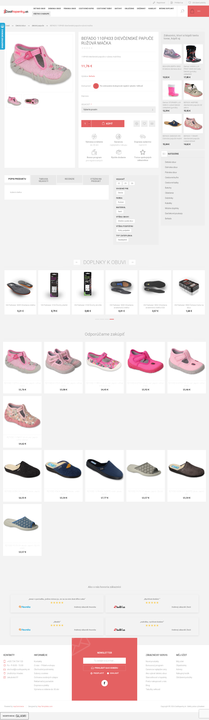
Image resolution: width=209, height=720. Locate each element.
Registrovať (161, 3)
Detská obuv (170, 162)
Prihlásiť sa (179, 3)
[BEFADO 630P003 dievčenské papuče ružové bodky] (145, 368)
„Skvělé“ (57, 622)
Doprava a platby (41, 685)
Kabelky (168, 203)
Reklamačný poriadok (43, 681)
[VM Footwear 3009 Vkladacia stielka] (155, 292)
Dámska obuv (171, 167)
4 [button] (112, 319)
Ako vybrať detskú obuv (156, 673)
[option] (20, 293)
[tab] (17, 180)
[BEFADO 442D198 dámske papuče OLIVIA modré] (22, 530)
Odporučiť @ (152, 123)
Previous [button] (77, 262)
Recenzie (69, 179)
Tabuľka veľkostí (43, 180)
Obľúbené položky (184, 677)
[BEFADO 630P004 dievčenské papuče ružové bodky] (186, 368)
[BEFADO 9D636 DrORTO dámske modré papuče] (63, 476)
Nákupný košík (182, 673)
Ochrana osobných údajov (46, 677)
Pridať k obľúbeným (144, 123)
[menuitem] (49, 661)
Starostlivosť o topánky (156, 677)
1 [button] (97, 319)
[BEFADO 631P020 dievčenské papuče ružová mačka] (63, 368)
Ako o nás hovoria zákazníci (104, 586)
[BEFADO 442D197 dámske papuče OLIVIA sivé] (145, 476)
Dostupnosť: (86, 86)
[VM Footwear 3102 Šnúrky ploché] (189, 292)
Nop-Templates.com (45, 706)
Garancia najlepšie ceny (137, 123)
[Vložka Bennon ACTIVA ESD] (88, 292)
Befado (92, 76)
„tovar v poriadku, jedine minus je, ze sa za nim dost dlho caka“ (57, 599)
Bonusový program (154, 665)
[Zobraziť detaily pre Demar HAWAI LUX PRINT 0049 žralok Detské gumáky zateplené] (199, 48)
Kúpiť (169, 56)
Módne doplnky (172, 208)
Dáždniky (169, 198)
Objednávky (181, 665)
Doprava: (85, 96)
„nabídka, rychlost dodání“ (152, 622)
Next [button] (132, 262)
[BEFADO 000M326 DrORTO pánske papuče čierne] (22, 476)
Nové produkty (152, 661)
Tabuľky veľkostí (153, 689)
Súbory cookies (41, 673)
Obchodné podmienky (44, 669)
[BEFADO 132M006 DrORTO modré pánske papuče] (104, 476)
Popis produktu (17, 179)
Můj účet (180, 661)
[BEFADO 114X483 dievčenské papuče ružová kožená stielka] (104, 368)
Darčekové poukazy (174, 213)
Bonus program (94, 155)
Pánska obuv (171, 172)
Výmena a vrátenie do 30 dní (46, 689)
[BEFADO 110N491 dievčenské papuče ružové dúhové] (22, 422)
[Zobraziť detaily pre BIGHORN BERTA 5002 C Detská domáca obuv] (172, 48)
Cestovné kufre (171, 177)
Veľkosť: (86, 104)
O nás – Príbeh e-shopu (44, 665)
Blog (148, 685)
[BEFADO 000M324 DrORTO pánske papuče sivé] (186, 476)
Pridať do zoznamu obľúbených (175, 56)
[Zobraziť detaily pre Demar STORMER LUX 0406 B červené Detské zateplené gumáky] (172, 84)
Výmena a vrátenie (94, 140)
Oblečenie (169, 193)
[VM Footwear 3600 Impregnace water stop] (20, 292)
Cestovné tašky (172, 182)
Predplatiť (98, 673)
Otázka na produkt (96, 180)
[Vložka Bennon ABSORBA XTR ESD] (54, 292)
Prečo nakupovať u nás (156, 681)
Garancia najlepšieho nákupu (118, 140)
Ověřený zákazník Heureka (85, 607)
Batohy (168, 188)
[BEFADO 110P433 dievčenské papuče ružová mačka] (22, 368)
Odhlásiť (114, 673)
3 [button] (107, 319)
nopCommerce (18, 706)
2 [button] (102, 319)
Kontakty (38, 661)
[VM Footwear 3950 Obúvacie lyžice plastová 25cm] (121, 292)
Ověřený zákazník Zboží (181, 607)
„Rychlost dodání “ (152, 599)
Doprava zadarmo (143, 140)
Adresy (179, 669)
